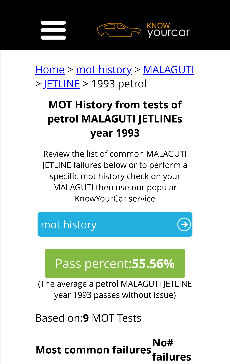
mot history (104, 69)
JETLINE (62, 83)
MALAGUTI (168, 69)
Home (50, 69)
